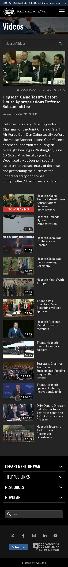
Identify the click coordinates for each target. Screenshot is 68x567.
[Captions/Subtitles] (49, 82)
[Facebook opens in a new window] (23, 536)
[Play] (7, 82)
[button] (62, 11)
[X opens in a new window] (12, 536)
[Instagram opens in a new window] (34, 536)
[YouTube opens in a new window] (55, 536)
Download (28, 89)
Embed (47, 89)
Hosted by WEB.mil (34, 562)
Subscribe (18, 547)
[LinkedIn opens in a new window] (44, 536)
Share (61, 89)
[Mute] (55, 82)
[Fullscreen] (61, 82)
